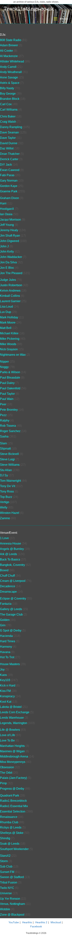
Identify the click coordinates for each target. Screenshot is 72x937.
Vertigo (4, 502)
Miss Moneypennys (12, 761)
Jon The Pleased (11, 273)
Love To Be (7, 740)
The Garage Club (11, 614)
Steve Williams (10, 464)
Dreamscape (8, 591)
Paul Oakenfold (10, 388)
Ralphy (4, 420)
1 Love (4, 538)
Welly (3, 507)
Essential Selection (12, 811)
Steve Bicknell (9, 453)
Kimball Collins (10, 295)
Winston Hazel (9, 512)
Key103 (5, 680)
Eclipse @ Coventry (13, 598)
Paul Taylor (7, 393)
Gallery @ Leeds (11, 609)
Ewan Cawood (9, 170)
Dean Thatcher (10, 153)
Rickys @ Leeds (10, 827)
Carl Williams (9, 109)
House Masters (10, 664)
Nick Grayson (9, 349)
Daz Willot (6, 148)
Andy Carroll (8, 66)
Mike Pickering (9, 338)
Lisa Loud (6, 306)
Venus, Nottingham (12, 903)
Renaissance (8, 816)
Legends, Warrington (13, 723)
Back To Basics (10, 559)
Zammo (5, 518)
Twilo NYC (7, 887)
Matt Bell (5, 327)
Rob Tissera (8, 425)
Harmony (6, 646)
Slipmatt (5, 448)
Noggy (4, 367)
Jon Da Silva (8, 262)
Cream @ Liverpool (12, 580)
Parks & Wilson (10, 372)
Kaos (3, 674)
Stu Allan (6, 470)
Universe (6, 893)
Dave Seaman (9, 132)
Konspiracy (7, 696)
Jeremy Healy (9, 230)
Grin (3, 625)
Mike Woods (8, 344)
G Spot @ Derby (10, 630)
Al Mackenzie (9, 56)
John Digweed (9, 241)
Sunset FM (7, 871)
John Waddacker (11, 257)
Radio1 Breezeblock (13, 800)
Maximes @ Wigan (12, 751)
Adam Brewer (9, 45)
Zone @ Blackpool (12, 914)
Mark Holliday (9, 317)
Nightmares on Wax (13, 354)
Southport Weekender (14, 849)
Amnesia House (10, 543)
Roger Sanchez (10, 431)
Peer (3, 404)
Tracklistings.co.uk (29, 9)
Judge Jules (8, 279)
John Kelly (7, 251)
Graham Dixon (9, 198)
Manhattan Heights (12, 745)
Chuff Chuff (7, 575)
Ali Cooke (6, 50)
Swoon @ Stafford (12, 877)
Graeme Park (8, 191)
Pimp (3, 783)
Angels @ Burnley (12, 548)
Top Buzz (6, 496)
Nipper (4, 361)
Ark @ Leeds (8, 554)
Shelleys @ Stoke (11, 832)
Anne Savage (9, 77)
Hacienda (6, 635)
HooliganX (7, 208)
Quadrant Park (9, 795)
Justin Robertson (11, 285)
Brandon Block (9, 98)
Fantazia (5, 603)
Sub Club (6, 866)
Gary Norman (9, 180)
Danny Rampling (11, 127)
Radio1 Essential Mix (14, 806)
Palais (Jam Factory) (13, 777)
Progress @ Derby (12, 788)
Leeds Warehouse (12, 717)
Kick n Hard (7, 685)
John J (4, 246)
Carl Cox (6, 104)
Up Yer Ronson (10, 898)
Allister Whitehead (12, 61)
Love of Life (7, 735)
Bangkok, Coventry (12, 564)
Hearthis (27, 922)
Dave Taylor (8, 137)
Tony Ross (7, 491)
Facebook (36, 926)
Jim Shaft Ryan (10, 235)
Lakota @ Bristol (11, 706)
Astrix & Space (9, 82)
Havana (5, 652)
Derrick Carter (9, 159)
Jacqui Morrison (10, 219)
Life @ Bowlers (10, 729)
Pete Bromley (9, 409)
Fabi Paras (7, 175)
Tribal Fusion (8, 882)
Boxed (4, 570)
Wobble (5, 909)
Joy (2, 669)
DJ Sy (4, 475)
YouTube (13, 922)
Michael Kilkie (9, 333)
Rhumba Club (9, 822)
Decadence (7, 586)
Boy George (8, 93)
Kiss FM (5, 690)
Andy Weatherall (11, 72)
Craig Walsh (8, 121)
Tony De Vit (7, 486)
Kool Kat (5, 701)
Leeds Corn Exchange (14, 712)
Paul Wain (6, 398)
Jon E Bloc (7, 267)
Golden (5, 619)
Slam (3, 443)
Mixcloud (56, 922)
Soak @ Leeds (9, 843)
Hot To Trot (7, 657)
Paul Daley (7, 383)
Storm (4, 861)
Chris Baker (8, 116)
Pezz (3, 415)
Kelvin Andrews (10, 290)
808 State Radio (10, 40)
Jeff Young (7, 224)
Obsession (7, 767)
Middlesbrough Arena (14, 756)
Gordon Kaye (8, 186)
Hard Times (7, 641)
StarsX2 (5, 855)
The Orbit (6, 772)
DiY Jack (6, 164)
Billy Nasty (7, 88)
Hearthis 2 (41, 922)
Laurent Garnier (10, 301)
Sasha (4, 436)
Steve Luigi (7, 459)
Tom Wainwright (10, 480)
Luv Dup (5, 312)
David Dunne (8, 143)
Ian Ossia (6, 214)
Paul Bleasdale (10, 377)
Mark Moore (8, 322)
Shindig (5, 838)
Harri (3, 203)
